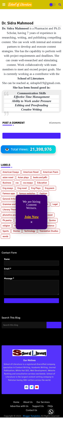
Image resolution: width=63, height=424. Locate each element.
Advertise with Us (19, 406)
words (5, 236)
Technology (29, 231)
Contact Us (31, 410)
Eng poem (49, 188)
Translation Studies (49, 231)
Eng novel (22, 188)
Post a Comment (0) (31, 135)
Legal (55, 204)
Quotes (52, 220)
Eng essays (8, 188)
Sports (6, 231)
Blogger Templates (31, 416)
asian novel (8, 177)
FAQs (50, 406)
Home (16, 402)
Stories (16, 231)
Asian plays (23, 177)
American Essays (11, 172)
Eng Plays (36, 188)
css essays (28, 182)
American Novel (31, 172)
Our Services (43, 402)
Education (42, 182)
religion (6, 225)
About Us (28, 402)
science (50, 225)
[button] (60, 4)
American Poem (50, 172)
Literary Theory (10, 209)
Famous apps (9, 193)
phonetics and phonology (15, 215)
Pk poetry (7, 220)
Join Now (31, 216)
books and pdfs (40, 177)
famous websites (27, 193)
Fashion (43, 193)
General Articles (10, 198)
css (17, 182)
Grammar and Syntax (13, 204)
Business (7, 182)
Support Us (38, 406)
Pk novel (49, 215)
